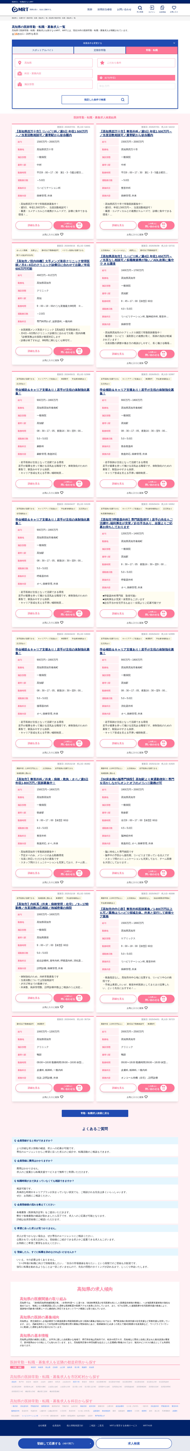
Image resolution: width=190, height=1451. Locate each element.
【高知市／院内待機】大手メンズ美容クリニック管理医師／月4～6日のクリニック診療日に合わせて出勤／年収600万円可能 (52, 265)
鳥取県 (33, 1367)
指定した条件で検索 (95, 99)
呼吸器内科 (35, 1406)
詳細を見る (34, 225)
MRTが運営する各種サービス (123, 1425)
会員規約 (56, 1425)
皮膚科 (174, 1411)
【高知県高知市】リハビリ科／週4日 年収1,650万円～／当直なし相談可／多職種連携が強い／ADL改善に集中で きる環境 (137, 260)
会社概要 (42, 1425)
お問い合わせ (124, 9)
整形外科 (175, 1406)
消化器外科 (155, 1406)
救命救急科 (106, 1411)
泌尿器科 (96, 1411)
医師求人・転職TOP (18, 18)
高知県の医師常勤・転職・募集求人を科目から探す (51, 1401)
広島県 (55, 1367)
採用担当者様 (105, 9)
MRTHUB (147, 1425)
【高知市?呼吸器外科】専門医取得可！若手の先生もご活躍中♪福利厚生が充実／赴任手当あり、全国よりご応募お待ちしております (136, 523)
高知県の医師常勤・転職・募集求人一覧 (62, 18)
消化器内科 (24, 1406)
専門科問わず (100, 1416)
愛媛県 (84, 1367)
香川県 (77, 1367)
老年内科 (92, 1406)
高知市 (14, 1382)
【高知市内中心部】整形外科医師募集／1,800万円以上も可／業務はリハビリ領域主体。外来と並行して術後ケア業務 (137, 912)
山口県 (62, 1367)
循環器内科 (45, 1406)
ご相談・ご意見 (96, 1425)
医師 (89, 9)
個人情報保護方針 (75, 1425)
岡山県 (47, 1367)
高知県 (91, 1367)
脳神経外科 (15, 1411)
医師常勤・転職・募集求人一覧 (37, 18)
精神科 (144, 1411)
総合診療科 (120, 1406)
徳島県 (69, 1367)
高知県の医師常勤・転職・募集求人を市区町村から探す (55, 1377)
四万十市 (76, 1382)
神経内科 (83, 1406)
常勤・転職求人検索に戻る (95, 1113)
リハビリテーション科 (30, 1416)
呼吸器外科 (165, 1406)
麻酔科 (129, 1411)
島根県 (40, 1367)
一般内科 (14, 1406)
